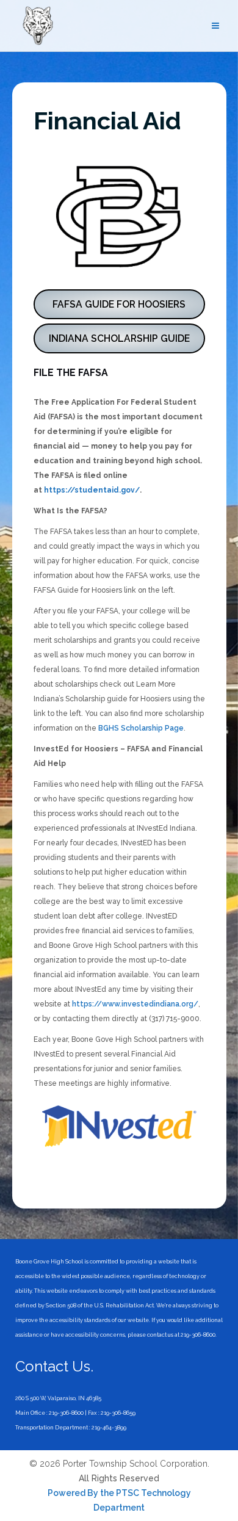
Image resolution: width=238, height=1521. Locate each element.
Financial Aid (107, 120)
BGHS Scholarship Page (141, 728)
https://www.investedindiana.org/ (135, 1004)
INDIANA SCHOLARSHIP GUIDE (119, 338)
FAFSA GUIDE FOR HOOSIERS (119, 304)
